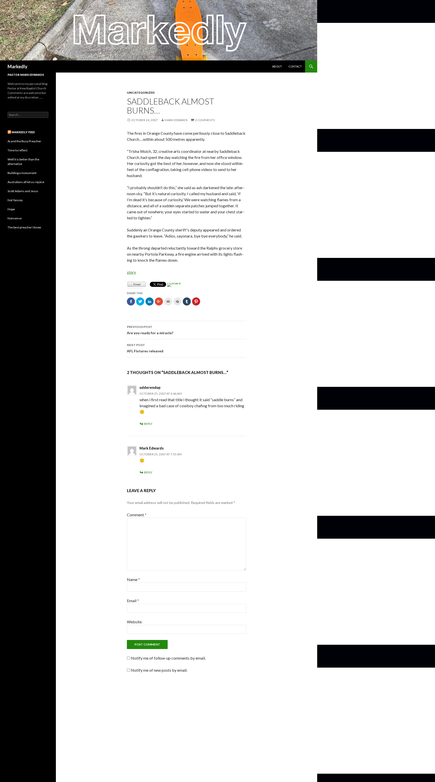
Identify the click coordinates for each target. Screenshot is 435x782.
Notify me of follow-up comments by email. (168, 658)
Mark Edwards (176, 120)
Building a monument (22, 173)
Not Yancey (15, 200)
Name (133, 579)
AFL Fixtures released (145, 348)
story (131, 272)
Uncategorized (141, 92)
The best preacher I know (24, 227)
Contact (295, 66)
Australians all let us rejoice (26, 182)
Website (134, 621)
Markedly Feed (23, 132)
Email (133, 600)
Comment (137, 514)
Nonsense (15, 218)
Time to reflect (17, 150)
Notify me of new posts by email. (159, 670)
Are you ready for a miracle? (150, 330)
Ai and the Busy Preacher (24, 141)
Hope (11, 209)
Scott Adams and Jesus (23, 191)
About (277, 66)
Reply (148, 424)
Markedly (17, 66)
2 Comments (205, 120)
